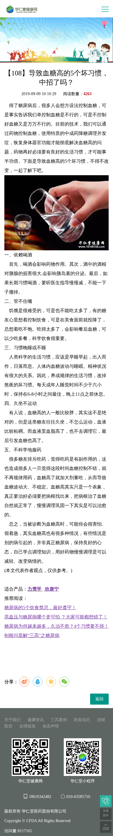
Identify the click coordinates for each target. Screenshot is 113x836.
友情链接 (27, 726)
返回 (99, 699)
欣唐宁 (52, 589)
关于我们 (12, 720)
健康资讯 (36, 720)
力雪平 (34, 589)
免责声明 (51, 726)
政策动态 (82, 720)
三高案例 (59, 720)
